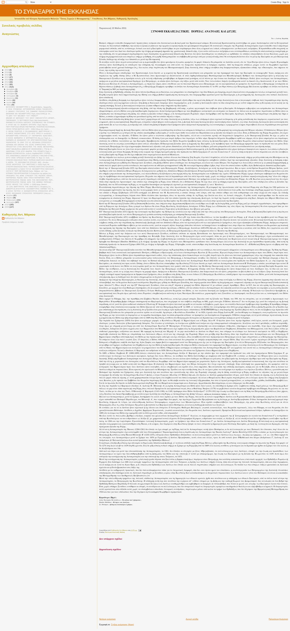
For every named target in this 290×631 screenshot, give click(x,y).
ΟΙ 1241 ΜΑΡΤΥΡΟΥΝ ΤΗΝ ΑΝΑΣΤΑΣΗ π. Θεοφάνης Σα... (29, 187)
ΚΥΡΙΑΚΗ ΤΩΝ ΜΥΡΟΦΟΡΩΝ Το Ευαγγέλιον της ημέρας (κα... (29, 173)
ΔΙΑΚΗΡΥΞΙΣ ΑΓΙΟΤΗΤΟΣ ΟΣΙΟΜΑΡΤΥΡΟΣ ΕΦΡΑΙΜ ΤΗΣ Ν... (30, 189)
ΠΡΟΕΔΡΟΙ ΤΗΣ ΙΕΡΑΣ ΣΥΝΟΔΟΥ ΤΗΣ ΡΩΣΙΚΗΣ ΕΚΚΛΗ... (29, 176)
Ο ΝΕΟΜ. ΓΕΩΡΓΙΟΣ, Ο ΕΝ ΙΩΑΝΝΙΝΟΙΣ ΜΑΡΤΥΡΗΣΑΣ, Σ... (29, 131)
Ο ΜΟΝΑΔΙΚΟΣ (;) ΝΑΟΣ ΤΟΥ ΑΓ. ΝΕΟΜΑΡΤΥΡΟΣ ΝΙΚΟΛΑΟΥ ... (31, 169)
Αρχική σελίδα (192, 619)
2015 (7, 77)
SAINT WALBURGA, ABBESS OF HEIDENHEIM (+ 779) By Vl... (29, 149)
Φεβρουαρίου (11, 200)
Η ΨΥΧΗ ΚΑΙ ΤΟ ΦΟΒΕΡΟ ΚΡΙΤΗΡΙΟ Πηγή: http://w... (27, 125)
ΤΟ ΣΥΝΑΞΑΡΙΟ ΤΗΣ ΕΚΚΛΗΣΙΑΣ (56, 11)
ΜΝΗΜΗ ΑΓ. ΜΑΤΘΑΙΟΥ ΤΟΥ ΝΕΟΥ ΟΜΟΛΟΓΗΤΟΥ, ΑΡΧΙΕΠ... (30, 118)
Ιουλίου (9, 100)
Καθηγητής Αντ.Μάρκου (14, 218)
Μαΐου (8, 105)
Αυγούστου (10, 98)
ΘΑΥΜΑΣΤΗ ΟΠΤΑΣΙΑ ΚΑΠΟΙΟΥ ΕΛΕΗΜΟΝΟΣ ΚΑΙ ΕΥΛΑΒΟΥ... (31, 122)
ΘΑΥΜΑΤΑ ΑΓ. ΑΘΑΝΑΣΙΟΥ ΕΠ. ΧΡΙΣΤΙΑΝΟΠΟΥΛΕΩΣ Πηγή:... (29, 140)
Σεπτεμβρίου (11, 96)
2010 (7, 205)
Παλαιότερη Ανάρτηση (278, 619)
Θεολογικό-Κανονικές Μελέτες (115, 532)
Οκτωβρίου (10, 93)
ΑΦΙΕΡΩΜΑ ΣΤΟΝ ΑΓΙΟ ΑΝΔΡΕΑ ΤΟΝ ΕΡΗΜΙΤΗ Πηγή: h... (29, 151)
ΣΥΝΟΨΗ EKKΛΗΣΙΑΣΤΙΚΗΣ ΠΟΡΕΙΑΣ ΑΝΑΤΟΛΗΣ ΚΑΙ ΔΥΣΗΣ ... (30, 167)
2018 (7, 72)
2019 (7, 70)
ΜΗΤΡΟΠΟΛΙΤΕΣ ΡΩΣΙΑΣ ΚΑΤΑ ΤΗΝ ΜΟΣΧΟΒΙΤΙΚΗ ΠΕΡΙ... (30, 180)
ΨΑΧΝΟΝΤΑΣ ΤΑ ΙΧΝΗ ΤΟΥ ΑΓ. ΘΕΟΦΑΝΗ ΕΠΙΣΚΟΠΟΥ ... (29, 142)
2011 (7, 87)
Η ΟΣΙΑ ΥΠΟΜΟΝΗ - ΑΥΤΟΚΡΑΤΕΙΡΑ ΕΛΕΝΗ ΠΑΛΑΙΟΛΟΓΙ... (30, 109)
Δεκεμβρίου (10, 89)
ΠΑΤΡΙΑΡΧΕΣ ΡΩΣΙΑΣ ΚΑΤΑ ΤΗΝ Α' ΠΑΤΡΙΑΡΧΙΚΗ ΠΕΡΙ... (28, 178)
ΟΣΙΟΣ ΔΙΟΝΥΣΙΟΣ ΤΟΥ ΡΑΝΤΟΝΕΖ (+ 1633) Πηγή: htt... (28, 164)
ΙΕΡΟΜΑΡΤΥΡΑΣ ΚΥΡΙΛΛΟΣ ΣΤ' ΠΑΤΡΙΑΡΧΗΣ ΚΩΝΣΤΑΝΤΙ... (29, 136)
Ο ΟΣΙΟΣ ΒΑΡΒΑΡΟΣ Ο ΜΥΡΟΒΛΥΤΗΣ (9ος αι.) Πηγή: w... (28, 138)
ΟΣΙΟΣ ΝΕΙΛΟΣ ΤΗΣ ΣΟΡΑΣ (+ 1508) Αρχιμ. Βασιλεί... (27, 184)
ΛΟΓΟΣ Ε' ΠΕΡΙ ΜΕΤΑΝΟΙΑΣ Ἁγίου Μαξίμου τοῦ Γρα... (27, 171)
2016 (7, 75)
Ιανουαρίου (10, 202)
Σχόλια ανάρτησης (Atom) (122, 624)
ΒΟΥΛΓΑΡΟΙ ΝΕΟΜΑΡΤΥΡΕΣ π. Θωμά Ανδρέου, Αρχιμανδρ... (29, 107)
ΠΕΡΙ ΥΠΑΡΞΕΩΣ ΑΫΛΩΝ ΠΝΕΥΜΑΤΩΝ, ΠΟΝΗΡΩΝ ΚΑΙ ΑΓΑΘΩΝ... (31, 127)
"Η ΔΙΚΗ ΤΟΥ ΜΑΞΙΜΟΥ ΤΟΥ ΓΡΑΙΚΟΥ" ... (25, 116)
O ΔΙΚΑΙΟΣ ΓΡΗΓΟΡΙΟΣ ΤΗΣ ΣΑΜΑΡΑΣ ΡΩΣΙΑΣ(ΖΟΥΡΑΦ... (29, 111)
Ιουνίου (9, 102)
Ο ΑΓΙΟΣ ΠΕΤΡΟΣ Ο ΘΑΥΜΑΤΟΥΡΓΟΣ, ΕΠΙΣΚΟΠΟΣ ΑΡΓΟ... (30, 191)
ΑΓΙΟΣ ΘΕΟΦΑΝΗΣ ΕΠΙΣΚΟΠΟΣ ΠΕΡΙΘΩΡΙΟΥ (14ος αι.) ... (29, 193)
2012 (7, 84)
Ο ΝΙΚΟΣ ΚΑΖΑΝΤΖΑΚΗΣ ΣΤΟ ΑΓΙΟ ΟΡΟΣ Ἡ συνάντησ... (29, 133)
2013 (7, 82)
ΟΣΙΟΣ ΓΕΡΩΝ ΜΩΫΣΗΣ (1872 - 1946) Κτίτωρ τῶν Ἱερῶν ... (28, 129)
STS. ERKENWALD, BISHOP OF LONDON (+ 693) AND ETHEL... (30, 156)
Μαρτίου (9, 198)
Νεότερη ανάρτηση (107, 619)
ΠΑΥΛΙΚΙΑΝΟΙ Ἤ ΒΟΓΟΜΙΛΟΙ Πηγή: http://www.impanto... (27, 120)
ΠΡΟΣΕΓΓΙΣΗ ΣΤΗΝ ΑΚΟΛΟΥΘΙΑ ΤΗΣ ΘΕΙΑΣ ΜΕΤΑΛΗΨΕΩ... (30, 147)
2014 (7, 80)
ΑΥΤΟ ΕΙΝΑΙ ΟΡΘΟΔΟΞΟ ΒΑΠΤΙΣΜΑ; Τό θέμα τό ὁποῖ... (28, 158)
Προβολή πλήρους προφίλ (13, 222)
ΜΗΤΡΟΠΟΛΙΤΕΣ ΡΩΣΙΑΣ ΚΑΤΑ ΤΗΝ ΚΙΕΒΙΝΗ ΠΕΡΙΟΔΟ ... (29, 182)
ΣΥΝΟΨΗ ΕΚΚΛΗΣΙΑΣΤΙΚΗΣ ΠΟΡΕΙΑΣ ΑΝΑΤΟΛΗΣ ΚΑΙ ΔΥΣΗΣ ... (30, 160)
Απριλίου (9, 195)
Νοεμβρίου (10, 91)
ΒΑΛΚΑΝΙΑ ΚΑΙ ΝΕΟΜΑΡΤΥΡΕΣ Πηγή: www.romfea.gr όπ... (29, 114)
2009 (7, 207)
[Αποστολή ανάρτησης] (140, 530)
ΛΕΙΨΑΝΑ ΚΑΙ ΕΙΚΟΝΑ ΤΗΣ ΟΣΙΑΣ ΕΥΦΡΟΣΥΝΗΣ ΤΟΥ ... (29, 145)
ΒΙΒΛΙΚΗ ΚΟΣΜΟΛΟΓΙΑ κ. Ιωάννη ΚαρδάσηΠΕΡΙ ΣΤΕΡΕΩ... (29, 153)
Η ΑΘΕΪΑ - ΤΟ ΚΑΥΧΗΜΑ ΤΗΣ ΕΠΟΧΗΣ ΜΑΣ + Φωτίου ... (28, 162)
